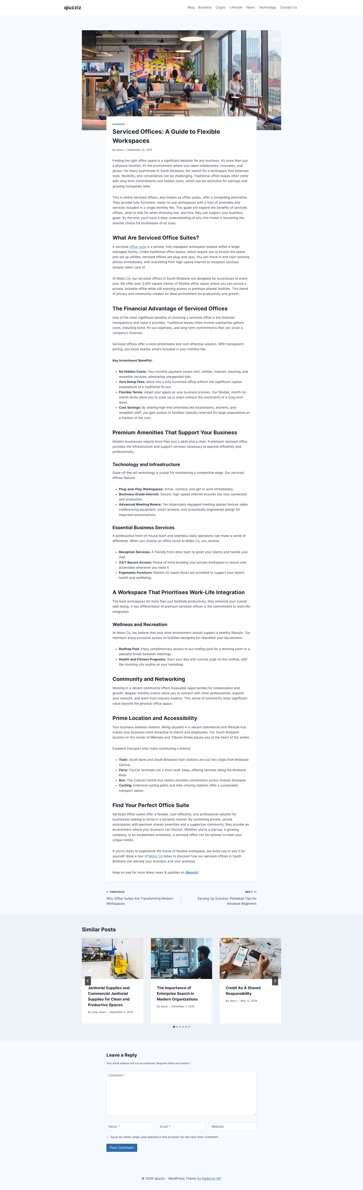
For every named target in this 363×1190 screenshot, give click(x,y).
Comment (117, 1075)
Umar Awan (99, 1012)
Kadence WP (211, 1178)
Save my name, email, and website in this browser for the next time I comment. (165, 1137)
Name (114, 1126)
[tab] (174, 1027)
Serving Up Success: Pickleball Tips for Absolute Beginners (227, 897)
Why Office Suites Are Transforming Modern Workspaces (139, 897)
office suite (138, 247)
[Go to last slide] (88, 980)
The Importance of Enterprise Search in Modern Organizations (177, 993)
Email (165, 1126)
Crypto (221, 7)
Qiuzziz (192, 872)
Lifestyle (236, 7)
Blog (191, 7)
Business (205, 7)
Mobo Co (155, 856)
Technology (267, 7)
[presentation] (112, 958)
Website (217, 1126)
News (250, 7)
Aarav (119, 149)
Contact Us (288, 7)
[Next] (275, 980)
